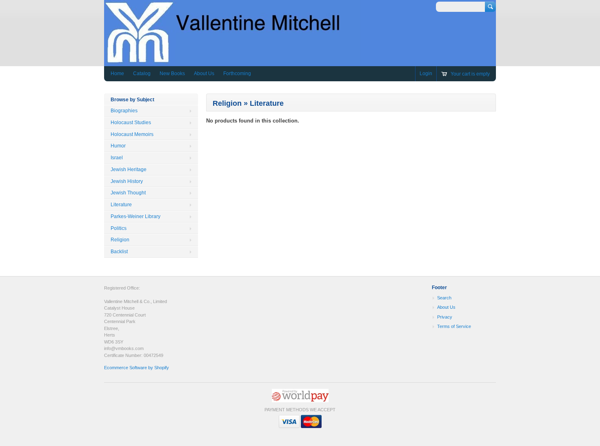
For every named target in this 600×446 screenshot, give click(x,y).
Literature (121, 204)
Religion (120, 240)
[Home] (232, 60)
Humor (118, 146)
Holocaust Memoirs (132, 134)
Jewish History (127, 181)
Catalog (142, 73)
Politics (119, 228)
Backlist (119, 251)
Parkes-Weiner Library (135, 216)
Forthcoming (237, 73)
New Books (172, 73)
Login (426, 73)
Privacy (444, 316)
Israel (117, 158)
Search (444, 297)
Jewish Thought (128, 193)
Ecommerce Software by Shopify (136, 367)
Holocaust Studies (131, 122)
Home (117, 73)
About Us (204, 73)
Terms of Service (454, 326)
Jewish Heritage (129, 169)
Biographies (124, 111)
